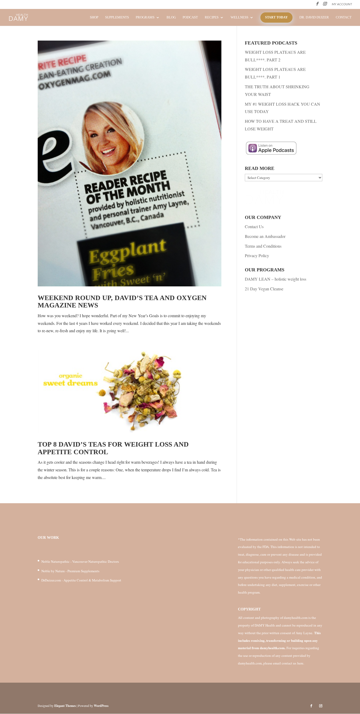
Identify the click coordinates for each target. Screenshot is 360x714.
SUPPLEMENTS (117, 17)
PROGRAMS (145, 17)
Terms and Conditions (263, 246)
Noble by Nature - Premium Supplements (70, 571)
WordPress (101, 705)
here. (300, 663)
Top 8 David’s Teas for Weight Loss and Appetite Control (113, 448)
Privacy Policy (257, 255)
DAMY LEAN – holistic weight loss (275, 279)
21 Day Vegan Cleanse (264, 288)
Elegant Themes (65, 705)
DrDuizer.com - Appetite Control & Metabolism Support (81, 580)
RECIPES (211, 17)
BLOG (171, 17)
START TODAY (276, 17)
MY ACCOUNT (342, 4)
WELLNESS (239, 17)
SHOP (94, 17)
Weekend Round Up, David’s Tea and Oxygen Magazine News (122, 301)
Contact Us (254, 226)
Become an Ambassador (265, 236)
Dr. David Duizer (314, 17)
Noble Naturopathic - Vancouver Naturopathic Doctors (80, 561)
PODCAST (190, 17)
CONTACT (344, 17)
